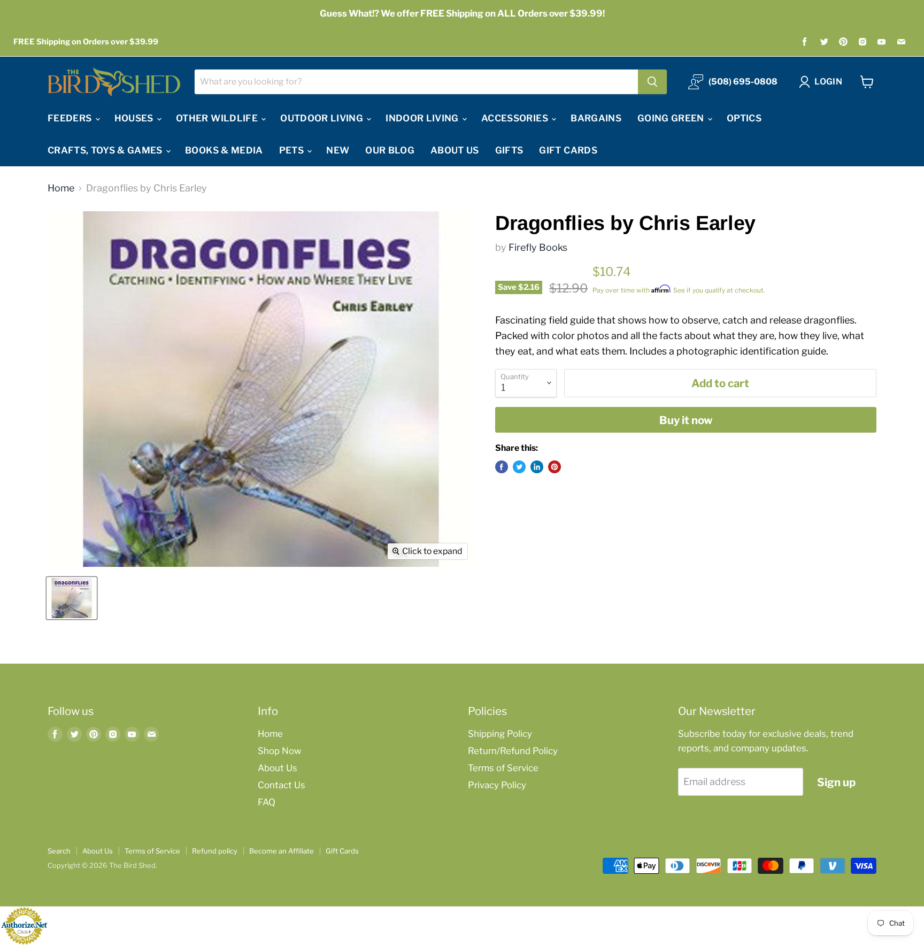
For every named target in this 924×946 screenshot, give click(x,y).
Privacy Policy (497, 785)
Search (59, 851)
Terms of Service (503, 768)
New (337, 150)
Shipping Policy (500, 733)
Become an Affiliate (281, 851)
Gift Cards (568, 150)
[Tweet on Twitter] (519, 466)
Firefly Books (538, 247)
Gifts (509, 150)
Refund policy (214, 851)
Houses (135, 118)
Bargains (596, 118)
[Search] (652, 82)
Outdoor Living (322, 118)
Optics (744, 118)
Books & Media (224, 150)
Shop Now (279, 750)
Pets (292, 150)
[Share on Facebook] (501, 466)
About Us (454, 150)
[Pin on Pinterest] (554, 466)
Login (828, 81)
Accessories (515, 118)
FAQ (266, 802)
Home (61, 188)
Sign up (836, 782)
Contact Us (281, 785)
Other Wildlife (218, 118)
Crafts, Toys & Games (106, 150)
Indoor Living (423, 118)
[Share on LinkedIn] (536, 466)
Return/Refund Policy (513, 750)
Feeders (71, 118)
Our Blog (389, 150)
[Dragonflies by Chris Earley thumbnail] (72, 598)
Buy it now (686, 420)
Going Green (671, 118)
